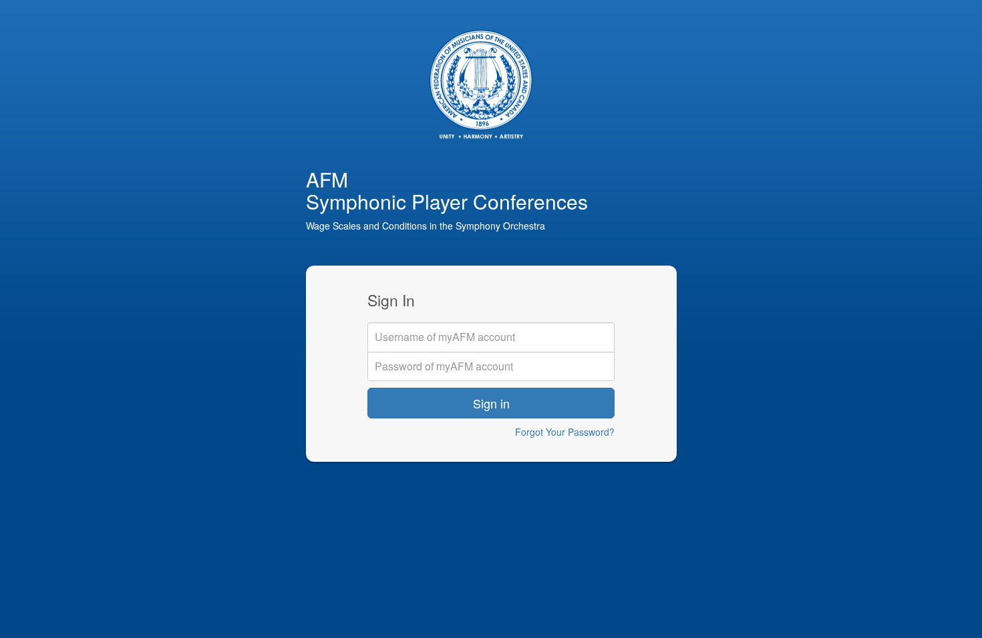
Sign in (491, 403)
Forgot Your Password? (565, 431)
